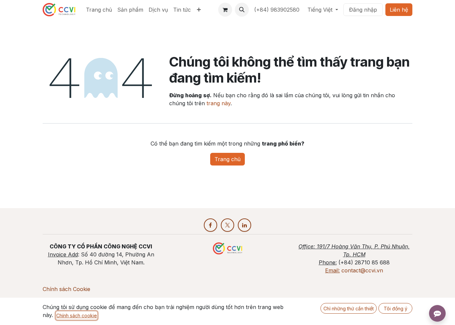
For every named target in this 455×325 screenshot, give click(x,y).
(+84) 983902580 (276, 9)
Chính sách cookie (76, 315)
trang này (218, 103)
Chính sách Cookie (66, 289)
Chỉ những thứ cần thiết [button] (348, 308)
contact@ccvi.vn (362, 270)
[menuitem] (99, 9)
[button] (242, 10)
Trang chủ (227, 159)
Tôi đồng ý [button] (395, 308)
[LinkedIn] (244, 225)
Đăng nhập (363, 9)
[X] (227, 225)
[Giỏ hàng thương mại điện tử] (225, 10)
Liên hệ (399, 9)
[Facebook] (210, 225)
